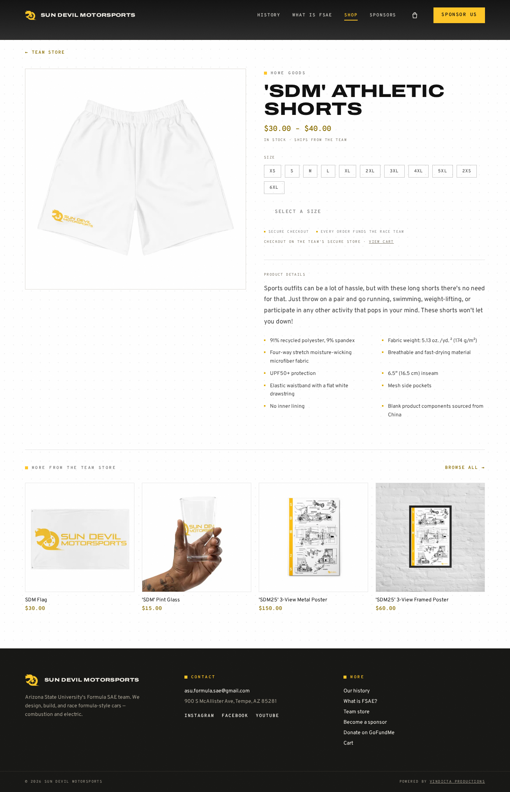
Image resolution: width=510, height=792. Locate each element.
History (268, 15)
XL (348, 171)
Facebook (235, 716)
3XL (394, 171)
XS (273, 171)
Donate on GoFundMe (369, 733)
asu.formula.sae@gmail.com (217, 691)
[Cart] (415, 15)
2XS (467, 171)
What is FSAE (312, 15)
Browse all (465, 468)
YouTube (267, 716)
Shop (351, 15)
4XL (418, 171)
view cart (381, 242)
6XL (274, 188)
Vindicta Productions (457, 781)
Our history (356, 691)
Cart (348, 743)
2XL (370, 171)
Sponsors (383, 15)
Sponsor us (459, 15)
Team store (45, 53)
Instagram (199, 716)
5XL (442, 171)
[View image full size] (135, 179)
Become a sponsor (365, 722)
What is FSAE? (360, 701)
